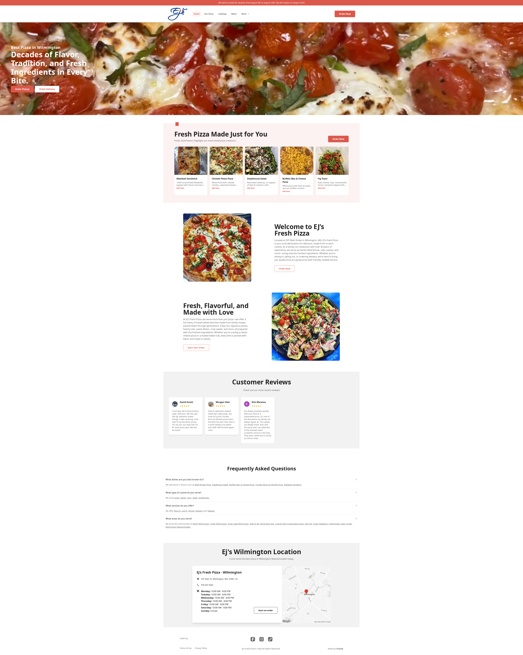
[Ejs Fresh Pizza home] (178, 14)
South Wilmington (218, 524)
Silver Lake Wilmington (238, 524)
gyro (189, 498)
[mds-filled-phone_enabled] (270, 639)
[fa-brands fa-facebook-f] (253, 639)
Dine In (177, 511)
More (243, 14)
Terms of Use (186, 648)
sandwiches (203, 498)
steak (194, 498)
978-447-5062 (207, 585)
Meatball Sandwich (292, 484)
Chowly (339, 648)
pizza (176, 498)
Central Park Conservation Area (289, 524)
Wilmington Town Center (340, 524)
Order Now (345, 13)
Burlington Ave (267, 524)
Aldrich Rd (254, 524)
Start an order (265, 610)
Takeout (211, 511)
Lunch (184, 511)
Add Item (180, 188)
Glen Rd (308, 524)
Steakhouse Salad (220, 484)
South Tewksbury (320, 524)
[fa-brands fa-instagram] (261, 639)
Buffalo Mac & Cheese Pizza (241, 484)
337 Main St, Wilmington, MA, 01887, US (219, 579)
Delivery (199, 511)
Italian (183, 498)
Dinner (191, 511)
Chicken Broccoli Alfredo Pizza (269, 484)
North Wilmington (201, 524)
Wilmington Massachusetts (178, 527)
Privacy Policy (201, 648)
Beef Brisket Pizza (203, 484)
